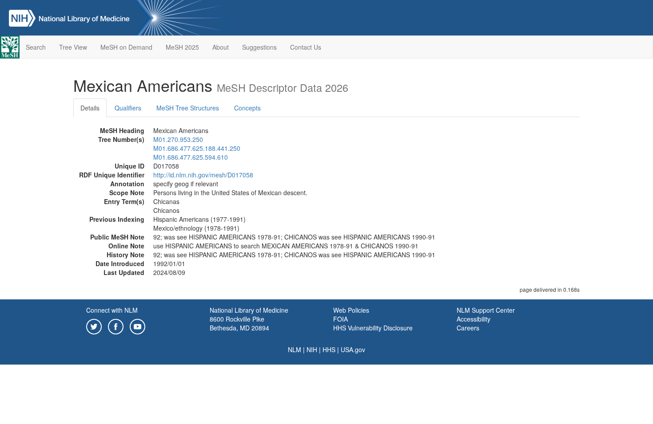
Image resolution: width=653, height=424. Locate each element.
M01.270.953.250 (178, 139)
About (220, 47)
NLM (294, 349)
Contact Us (305, 47)
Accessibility (473, 318)
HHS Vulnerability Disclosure (373, 327)
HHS (329, 349)
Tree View (73, 47)
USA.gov (353, 349)
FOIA (340, 318)
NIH (312, 349)
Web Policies (351, 310)
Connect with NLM (112, 310)
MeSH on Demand (126, 47)
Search (36, 47)
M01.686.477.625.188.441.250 (196, 148)
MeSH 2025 (182, 47)
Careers (468, 327)
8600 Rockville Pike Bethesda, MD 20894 (239, 323)
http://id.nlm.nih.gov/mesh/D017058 (203, 174)
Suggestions (259, 47)
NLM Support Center (486, 310)
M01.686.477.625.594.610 (190, 157)
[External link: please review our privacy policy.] (94, 325)
